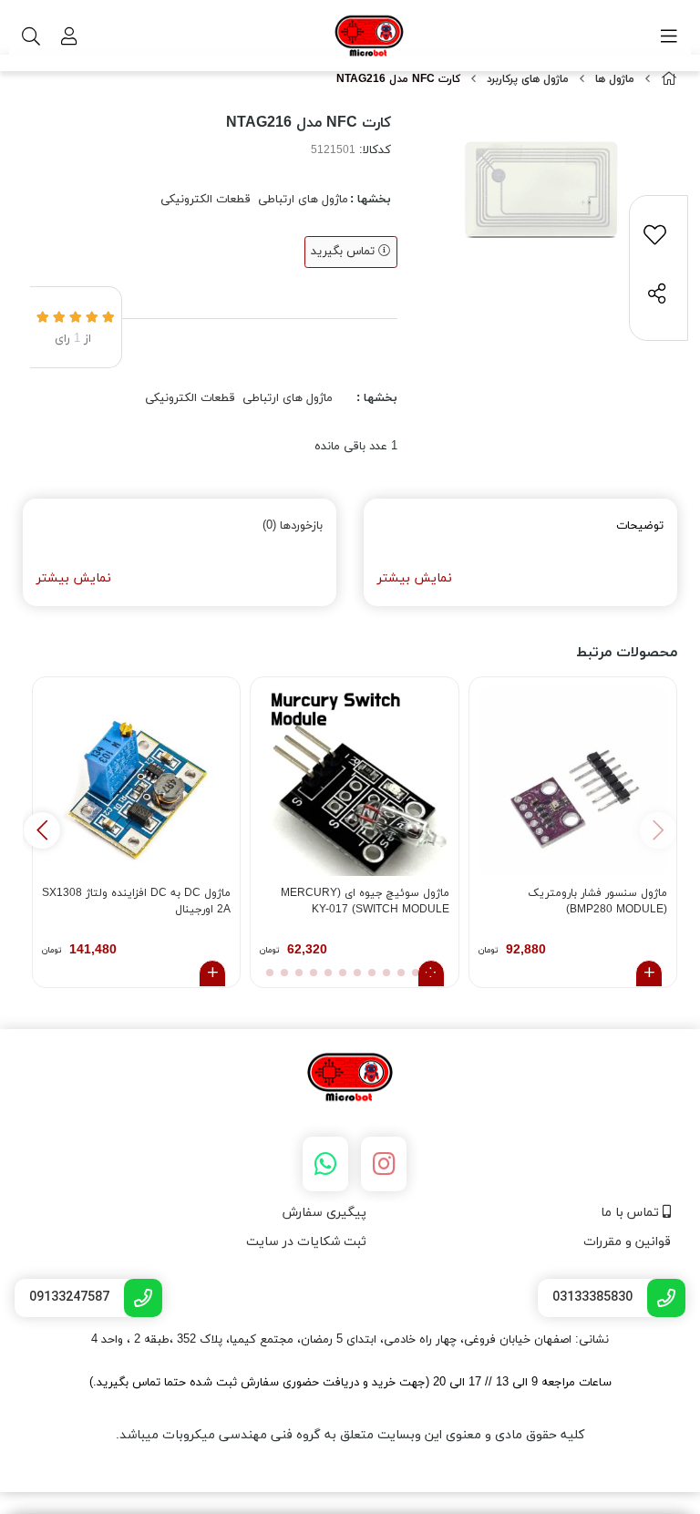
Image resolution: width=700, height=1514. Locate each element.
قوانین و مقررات (627, 1242)
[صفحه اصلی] (669, 79)
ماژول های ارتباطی (303, 199)
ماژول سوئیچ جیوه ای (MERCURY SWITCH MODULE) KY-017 (364, 901)
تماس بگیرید (344, 251)
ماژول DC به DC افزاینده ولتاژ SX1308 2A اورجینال (136, 901)
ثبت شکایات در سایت (306, 1242)
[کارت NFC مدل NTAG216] (350, 1078)
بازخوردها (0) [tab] (292, 526)
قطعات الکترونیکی (205, 199)
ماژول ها (614, 79)
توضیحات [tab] (640, 526)
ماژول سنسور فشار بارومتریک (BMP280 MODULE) (597, 901)
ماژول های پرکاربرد (528, 79)
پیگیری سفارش (324, 1212)
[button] (42, 830)
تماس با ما (632, 1212)
